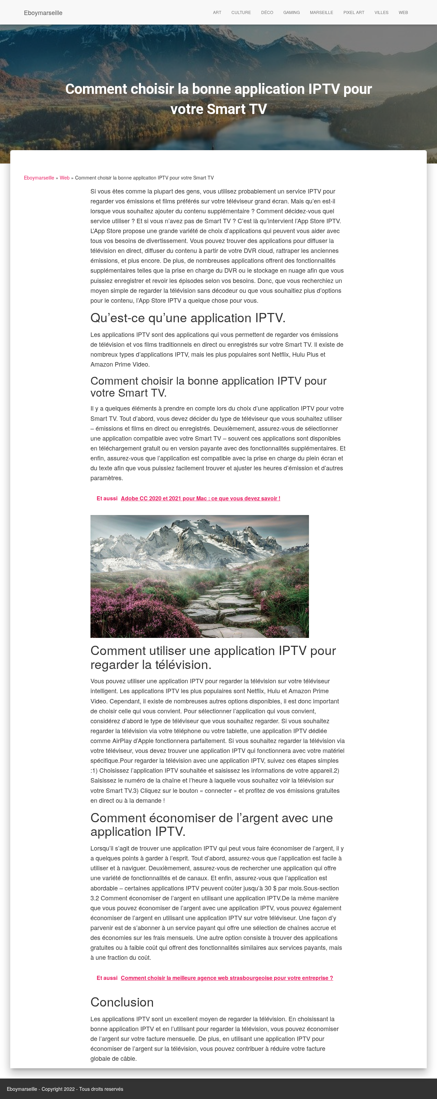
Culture (241, 12)
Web (403, 12)
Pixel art (353, 12)
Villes (382, 12)
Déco (267, 12)
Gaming (291, 12)
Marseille (321, 12)
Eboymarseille (39, 177)
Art (217, 12)
